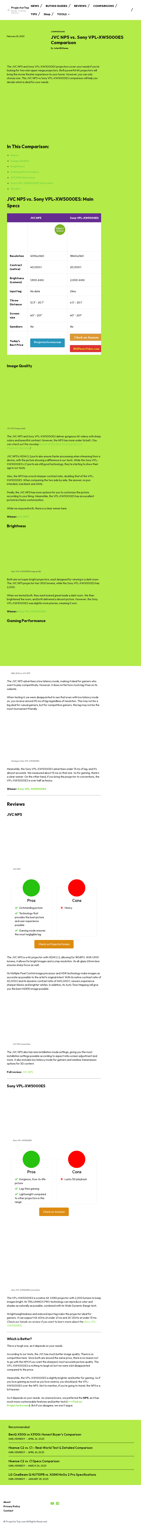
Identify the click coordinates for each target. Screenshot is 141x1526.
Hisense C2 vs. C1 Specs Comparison (34, 1461)
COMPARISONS (58, 32)
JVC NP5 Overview (22, 177)
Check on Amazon (54, 1211)
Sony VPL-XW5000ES (32, 611)
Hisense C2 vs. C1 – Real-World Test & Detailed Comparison (51, 1448)
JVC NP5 (23, 516)
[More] (42, 42)
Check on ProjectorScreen (54, 944)
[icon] (52, 1503)
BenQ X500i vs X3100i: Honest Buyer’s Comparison (45, 1434)
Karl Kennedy (17, 1438)
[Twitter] (18, 42)
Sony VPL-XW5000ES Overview (31, 183)
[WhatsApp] (34, 42)
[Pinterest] (26, 42)
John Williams (61, 48)
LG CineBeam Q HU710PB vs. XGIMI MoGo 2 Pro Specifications (52, 1475)
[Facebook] (10, 42)
